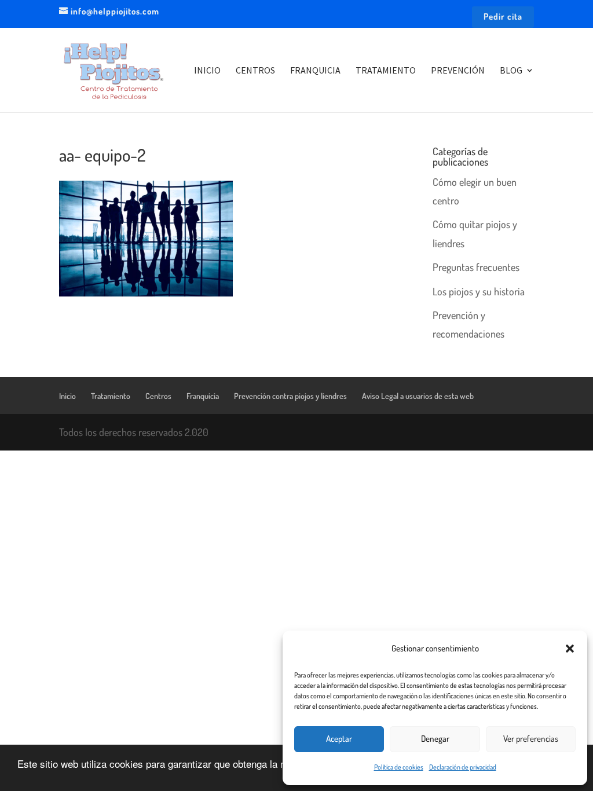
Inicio (67, 396)
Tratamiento (110, 396)
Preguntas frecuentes (476, 267)
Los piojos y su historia (479, 291)
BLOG (511, 71)
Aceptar (339, 738)
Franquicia (202, 396)
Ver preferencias (530, 738)
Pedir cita (503, 17)
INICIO (207, 71)
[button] (570, 648)
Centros (158, 396)
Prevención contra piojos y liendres (290, 396)
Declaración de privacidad (462, 767)
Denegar (435, 738)
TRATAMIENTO (386, 71)
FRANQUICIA (315, 71)
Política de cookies (398, 767)
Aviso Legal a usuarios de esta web (418, 396)
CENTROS (255, 71)
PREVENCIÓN (458, 71)
